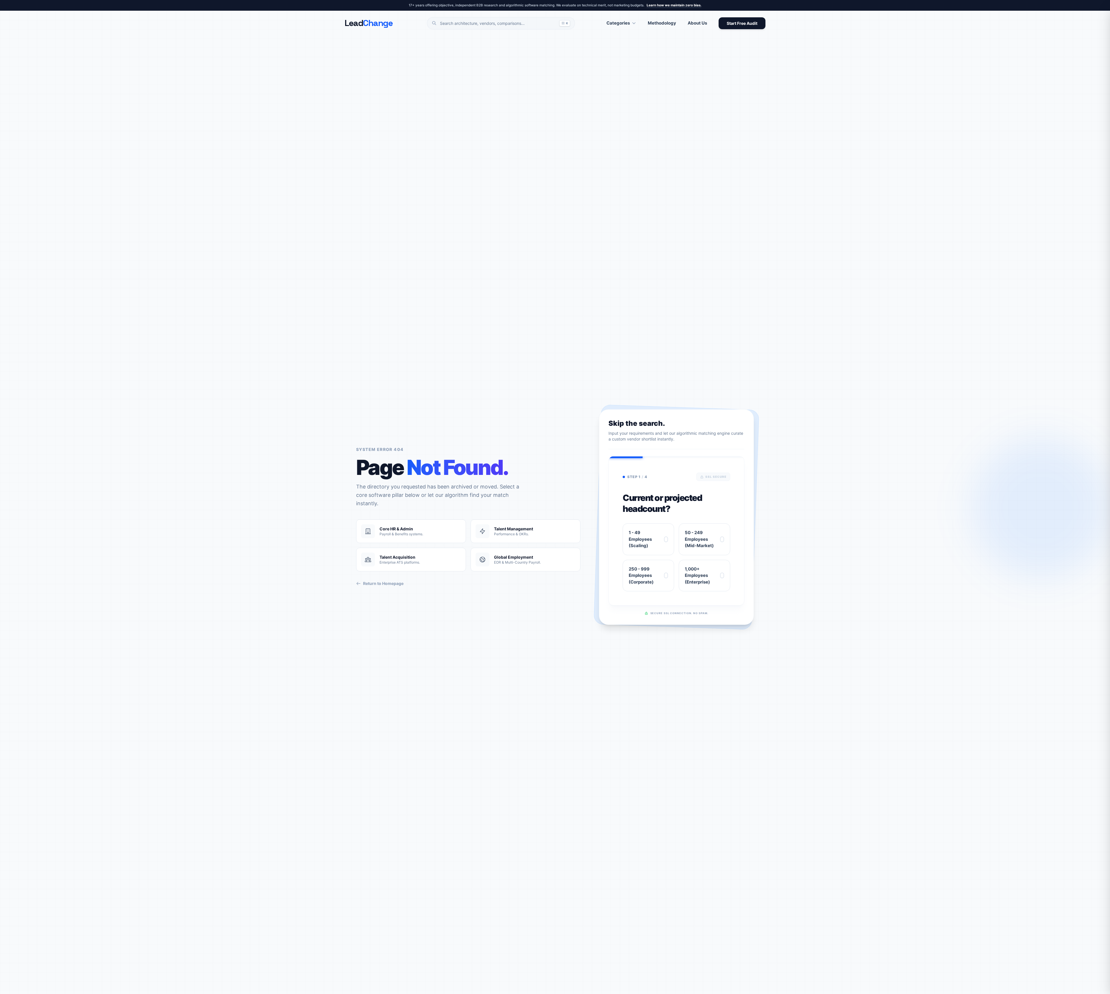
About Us (697, 23)
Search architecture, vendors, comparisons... (504, 23)
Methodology (662, 23)
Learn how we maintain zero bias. (674, 5)
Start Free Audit (742, 23)
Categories (618, 23)
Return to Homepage (383, 583)
